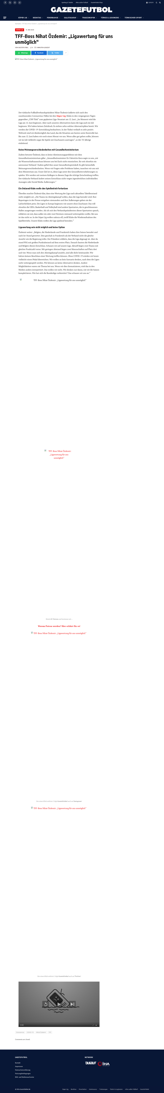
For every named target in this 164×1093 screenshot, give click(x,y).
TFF (50, 1032)
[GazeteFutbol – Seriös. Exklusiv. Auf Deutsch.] (82, 10)
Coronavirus (20, 1032)
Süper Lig (22, 18)
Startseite (18, 24)
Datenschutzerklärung (22, 1070)
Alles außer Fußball (82, 2)
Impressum (19, 1066)
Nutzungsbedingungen (23, 1073)
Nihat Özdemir (41, 1032)
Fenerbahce (52, 18)
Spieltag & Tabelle (67, 2)
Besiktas (37, 18)
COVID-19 (30, 1032)
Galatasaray (70, 18)
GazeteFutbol (144, 1089)
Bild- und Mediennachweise (24, 1077)
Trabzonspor (88, 18)
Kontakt (17, 1063)
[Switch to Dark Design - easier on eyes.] (156, 2)
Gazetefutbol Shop (97, 2)
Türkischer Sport (133, 18)
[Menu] (4, 17)
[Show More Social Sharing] (66, 53)
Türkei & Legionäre (110, 18)
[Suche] (160, 2)
